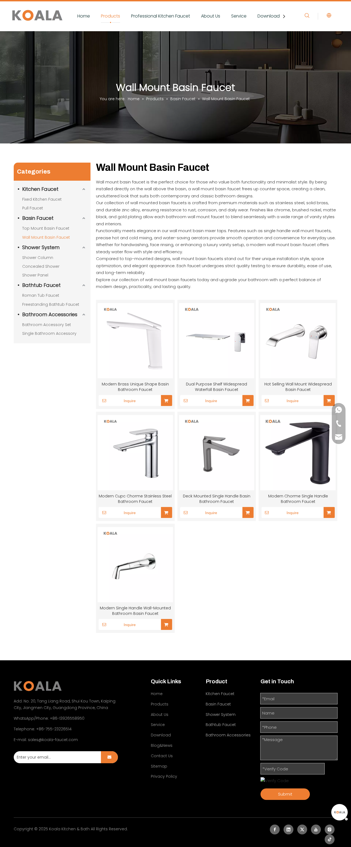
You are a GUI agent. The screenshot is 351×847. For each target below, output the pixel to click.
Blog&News (161, 745)
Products (110, 16)
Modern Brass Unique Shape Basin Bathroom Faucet (135, 386)
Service (239, 16)
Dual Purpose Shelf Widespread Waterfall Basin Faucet (216, 386)
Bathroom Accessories (49, 314)
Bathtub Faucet (41, 285)
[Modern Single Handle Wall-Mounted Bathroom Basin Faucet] (135, 564)
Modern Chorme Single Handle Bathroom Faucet (298, 498)
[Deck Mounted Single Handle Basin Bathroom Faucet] (216, 452)
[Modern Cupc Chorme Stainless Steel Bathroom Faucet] (135, 452)
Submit (285, 794)
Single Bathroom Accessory (49, 333)
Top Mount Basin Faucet (45, 228)
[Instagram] (330, 829)
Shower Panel (35, 275)
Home (83, 16)
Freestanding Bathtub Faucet (50, 304)
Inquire (130, 401)
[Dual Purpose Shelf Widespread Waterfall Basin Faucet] (216, 340)
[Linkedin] (288, 829)
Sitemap (159, 766)
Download (268, 16)
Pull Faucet (32, 208)
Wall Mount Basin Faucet (46, 237)
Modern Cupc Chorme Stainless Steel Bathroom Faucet (135, 498)
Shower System (41, 247)
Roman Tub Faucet (40, 295)
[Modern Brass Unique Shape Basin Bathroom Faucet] (135, 340)
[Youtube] (316, 829)
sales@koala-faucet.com (53, 739)
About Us (210, 16)
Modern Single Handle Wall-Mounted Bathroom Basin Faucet (135, 610)
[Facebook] (275, 829)
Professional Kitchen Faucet (160, 16)
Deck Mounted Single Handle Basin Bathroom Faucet (216, 498)
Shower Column (37, 257)
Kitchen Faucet (40, 189)
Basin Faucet (37, 218)
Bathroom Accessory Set (46, 324)
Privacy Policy (164, 776)
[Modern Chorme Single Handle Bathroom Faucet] (298, 452)
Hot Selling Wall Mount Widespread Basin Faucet (298, 386)
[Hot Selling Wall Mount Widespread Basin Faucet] (298, 340)
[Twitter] (302, 829)
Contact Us (162, 756)
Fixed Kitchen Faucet (42, 199)
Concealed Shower (41, 266)
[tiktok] (330, 839)
